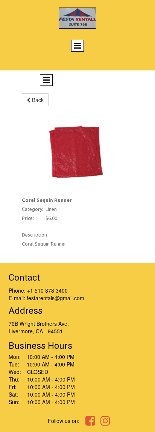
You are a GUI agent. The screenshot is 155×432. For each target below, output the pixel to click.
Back (37, 100)
